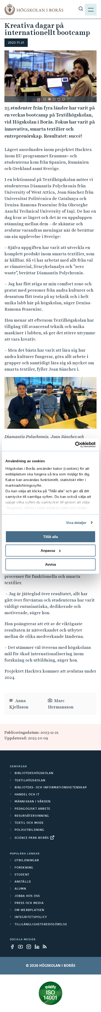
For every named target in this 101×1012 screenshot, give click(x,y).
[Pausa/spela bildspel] (39, 99)
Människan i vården (33, 801)
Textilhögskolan (30, 780)
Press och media (29, 903)
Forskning (24, 867)
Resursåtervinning (32, 816)
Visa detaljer (76, 522)
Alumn (20, 889)
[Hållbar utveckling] (50, 993)
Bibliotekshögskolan (34, 773)
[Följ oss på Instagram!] (30, 946)
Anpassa (48, 551)
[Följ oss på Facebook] (13, 946)
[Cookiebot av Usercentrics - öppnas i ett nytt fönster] (75, 444)
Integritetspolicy (31, 917)
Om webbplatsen (29, 910)
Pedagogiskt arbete (32, 809)
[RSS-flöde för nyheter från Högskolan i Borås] (46, 946)
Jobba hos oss (27, 896)
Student (22, 875)
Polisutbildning (29, 830)
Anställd (23, 882)
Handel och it (27, 794)
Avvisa (50, 564)
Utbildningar (27, 860)
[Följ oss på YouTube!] (22, 946)
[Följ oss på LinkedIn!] (38, 946)
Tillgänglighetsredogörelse (41, 924)
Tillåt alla (50, 537)
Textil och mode (29, 823)
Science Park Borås (32, 838)
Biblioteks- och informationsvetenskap (51, 787)
